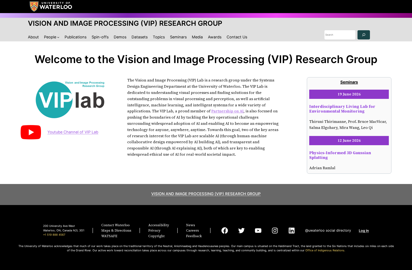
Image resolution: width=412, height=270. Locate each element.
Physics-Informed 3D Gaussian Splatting (340, 155)
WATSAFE (109, 236)
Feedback (194, 236)
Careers (192, 230)
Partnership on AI (227, 111)
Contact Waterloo (115, 225)
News (190, 225)
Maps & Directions (116, 230)
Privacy (154, 230)
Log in (364, 230)
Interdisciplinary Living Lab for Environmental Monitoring (342, 108)
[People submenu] (58, 37)
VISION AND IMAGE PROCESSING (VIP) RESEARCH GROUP (125, 23)
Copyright (156, 236)
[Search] (363, 34)
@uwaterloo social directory (328, 230)
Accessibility (158, 225)
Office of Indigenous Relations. (325, 250)
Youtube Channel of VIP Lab (72, 132)
